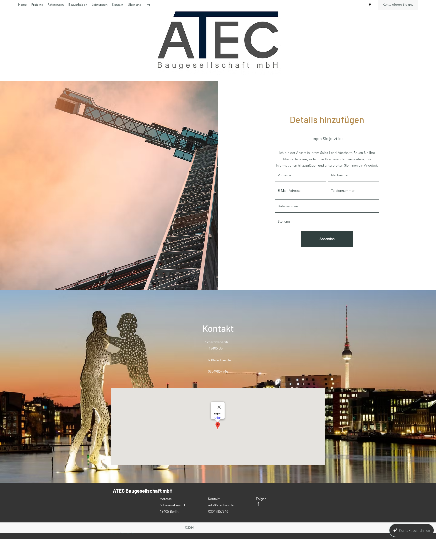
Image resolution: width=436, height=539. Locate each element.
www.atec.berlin (122, 533)
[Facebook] (370, 4)
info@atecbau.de (220, 505)
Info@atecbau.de (218, 360)
